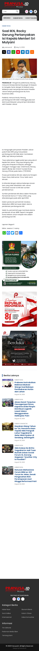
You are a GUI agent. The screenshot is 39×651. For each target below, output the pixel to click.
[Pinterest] (18, 52)
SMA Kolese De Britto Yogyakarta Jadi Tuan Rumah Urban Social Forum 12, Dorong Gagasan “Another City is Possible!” (26, 454)
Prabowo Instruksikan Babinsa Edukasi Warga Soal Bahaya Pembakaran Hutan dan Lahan (25, 387)
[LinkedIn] (23, 52)
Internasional (6, 617)
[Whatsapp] (13, 52)
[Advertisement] (19, 127)
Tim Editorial (6, 628)
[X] (4, 52)
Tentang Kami (7, 635)
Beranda (7, 18)
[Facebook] (9, 52)
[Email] (32, 52)
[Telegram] (27, 52)
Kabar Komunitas (21, 424)
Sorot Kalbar (31, 18)
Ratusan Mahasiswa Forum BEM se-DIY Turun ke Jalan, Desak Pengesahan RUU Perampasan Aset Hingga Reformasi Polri (26, 475)
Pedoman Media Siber (10, 632)
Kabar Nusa (18, 18)
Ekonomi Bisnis (27, 609)
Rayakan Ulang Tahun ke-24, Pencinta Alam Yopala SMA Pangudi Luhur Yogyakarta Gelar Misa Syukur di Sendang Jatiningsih (25, 432)
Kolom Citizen (27, 613)
